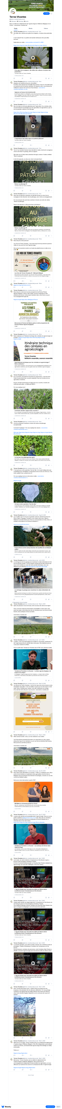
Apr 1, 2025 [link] (41, 858)
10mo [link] (40, 239)
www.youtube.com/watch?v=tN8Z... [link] (34, 42)
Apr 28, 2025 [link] (42, 771)
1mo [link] (39, 31)
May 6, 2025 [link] (41, 604)
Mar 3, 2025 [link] (41, 1040)
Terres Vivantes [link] (18, 31)
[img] (31, 5)
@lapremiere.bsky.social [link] (29, 817)
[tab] (15, 28)
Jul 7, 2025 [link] (41, 640)
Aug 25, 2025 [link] (42, 515)
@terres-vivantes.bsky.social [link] (30, 31)
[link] (13, 21)
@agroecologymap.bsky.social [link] (22, 285)
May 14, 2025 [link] (42, 683)
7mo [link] (39, 148)
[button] (11, 2)
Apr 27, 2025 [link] (41, 814)
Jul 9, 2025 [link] (41, 560)
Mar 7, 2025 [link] (41, 986)
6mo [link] (39, 81)
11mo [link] (39, 421)
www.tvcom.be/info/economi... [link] (22, 524)
